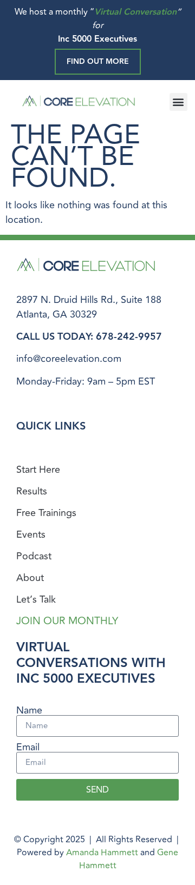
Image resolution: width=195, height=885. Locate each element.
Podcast (33, 556)
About (30, 577)
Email (28, 747)
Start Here (38, 469)
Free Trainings (46, 512)
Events (31, 534)
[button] (178, 102)
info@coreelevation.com (68, 358)
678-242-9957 (129, 337)
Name (29, 710)
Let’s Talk (36, 599)
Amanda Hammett (102, 852)
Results (31, 491)
